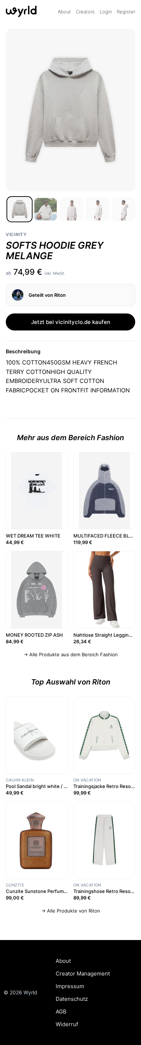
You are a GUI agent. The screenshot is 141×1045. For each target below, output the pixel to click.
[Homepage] (24, 11)
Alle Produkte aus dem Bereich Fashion (73, 654)
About (64, 11)
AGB (61, 1011)
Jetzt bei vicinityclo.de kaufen (70, 322)
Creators (85, 11)
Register (126, 11)
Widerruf (67, 1024)
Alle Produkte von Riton (73, 911)
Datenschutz (72, 998)
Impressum (70, 986)
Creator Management (83, 973)
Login (106, 11)
